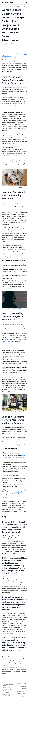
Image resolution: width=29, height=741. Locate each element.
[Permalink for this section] (22, 83)
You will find (18, 492)
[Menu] (26, 2)
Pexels (20, 187)
